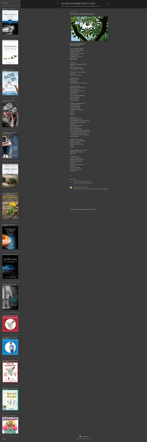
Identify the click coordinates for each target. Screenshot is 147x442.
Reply (74, 184)
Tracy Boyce (75, 187)
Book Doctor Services (90, 6)
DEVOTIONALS (81, 6)
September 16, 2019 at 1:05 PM (84, 187)
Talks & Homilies (73, 6)
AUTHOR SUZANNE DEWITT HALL (78, 3)
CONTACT (67, 6)
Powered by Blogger (84, 436)
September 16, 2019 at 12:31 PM (85, 181)
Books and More (76, 181)
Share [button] (58, 11)
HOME (62, 6)
